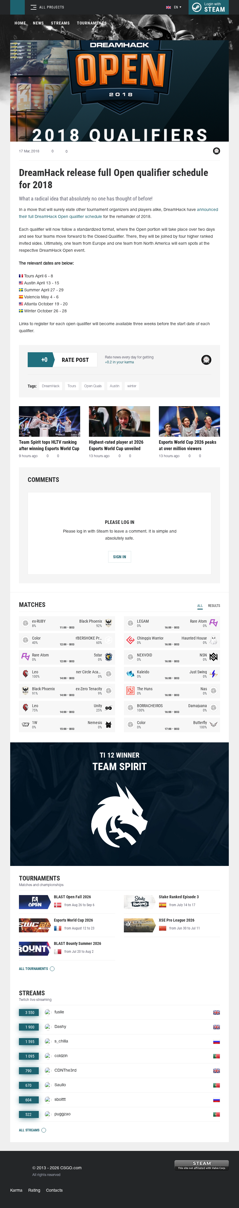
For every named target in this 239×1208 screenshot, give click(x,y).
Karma (16, 1191)
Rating (34, 1191)
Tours (72, 386)
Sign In (119, 556)
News (38, 23)
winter (131, 386)
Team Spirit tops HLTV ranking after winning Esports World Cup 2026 (49, 445)
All (200, 606)
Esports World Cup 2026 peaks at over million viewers (187, 445)
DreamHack (50, 386)
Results (214, 606)
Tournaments (92, 23)
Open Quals (93, 386)
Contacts (54, 1191)
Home (20, 23)
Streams (60, 23)
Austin (114, 386)
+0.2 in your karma (119, 362)
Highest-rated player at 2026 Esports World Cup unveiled (116, 445)
